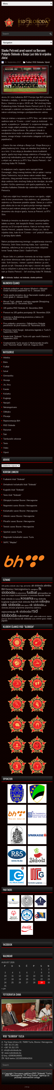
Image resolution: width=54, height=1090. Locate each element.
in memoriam (33, 595)
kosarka (27, 598)
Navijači (6, 403)
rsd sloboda (24, 278)
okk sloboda (11, 605)
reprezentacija (8, 611)
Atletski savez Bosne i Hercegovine (18, 516)
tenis (10, 619)
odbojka (44, 601)
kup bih (35, 601)
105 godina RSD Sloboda (14, 308)
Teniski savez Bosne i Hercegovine (18, 527)
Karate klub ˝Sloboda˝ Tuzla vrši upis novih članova (25, 336)
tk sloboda (16, 619)
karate (41, 595)
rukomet (23, 616)
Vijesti (47, 62)
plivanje (12, 608)
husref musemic (21, 595)
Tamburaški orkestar (12, 439)
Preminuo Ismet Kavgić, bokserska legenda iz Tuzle (26, 330)
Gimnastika (8, 376)
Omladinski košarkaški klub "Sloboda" (19, 484)
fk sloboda (8, 278)
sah (31, 616)
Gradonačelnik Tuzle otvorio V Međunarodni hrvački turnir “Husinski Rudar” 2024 (25, 344)
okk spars (25, 605)
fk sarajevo (33, 589)
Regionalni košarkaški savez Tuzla (18, 537)
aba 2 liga (19, 586)
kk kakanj (16, 599)
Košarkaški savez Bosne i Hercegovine (20, 511)
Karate (6, 389)
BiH (4, 589)
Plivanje (6, 416)
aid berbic (27, 586)
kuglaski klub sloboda (20, 602)
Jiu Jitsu (7, 385)
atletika (47, 585)
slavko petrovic (36, 278)
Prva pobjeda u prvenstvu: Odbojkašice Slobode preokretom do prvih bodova (24, 324)
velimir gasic (41, 619)
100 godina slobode (9, 586)
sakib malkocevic (40, 616)
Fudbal (29, 62)
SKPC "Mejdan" (10, 542)
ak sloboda (37, 585)
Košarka (6, 394)
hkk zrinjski (10, 595)
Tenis (5, 443)
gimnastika (43, 593)
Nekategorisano (10, 407)
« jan (4, 988)
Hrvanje (6, 380)
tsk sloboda (26, 618)
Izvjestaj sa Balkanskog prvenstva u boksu (22, 317)
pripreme (20, 607)
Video (5, 448)
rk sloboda (23, 611)
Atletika (6, 358)
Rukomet (7, 430)
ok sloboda (36, 605)
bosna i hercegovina (17, 589)
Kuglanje (7, 398)
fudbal (16, 278)
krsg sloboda (40, 599)
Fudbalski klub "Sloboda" (14, 479)
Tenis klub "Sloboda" (12, 495)
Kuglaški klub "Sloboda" (13, 490)
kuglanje (5, 602)
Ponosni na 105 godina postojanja (18, 312)
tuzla (33, 619)
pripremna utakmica (33, 608)
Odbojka (6, 412)
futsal (5, 371)
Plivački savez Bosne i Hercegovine (19, 521)
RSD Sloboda (38, 62)
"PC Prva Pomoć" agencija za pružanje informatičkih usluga (31, 1076)
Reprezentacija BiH (11, 421)
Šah (5, 434)
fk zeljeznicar (20, 593)
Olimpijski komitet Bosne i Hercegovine (20, 500)
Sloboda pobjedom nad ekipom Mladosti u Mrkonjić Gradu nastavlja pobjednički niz (25, 289)
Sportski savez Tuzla (12, 532)
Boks (5, 362)
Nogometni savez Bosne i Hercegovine (20, 505)
